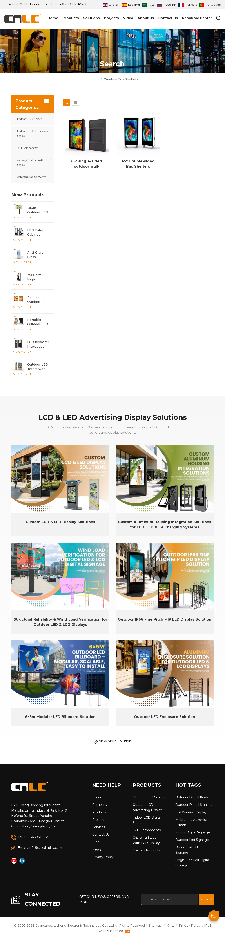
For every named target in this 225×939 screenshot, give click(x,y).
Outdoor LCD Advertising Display (32, 133)
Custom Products (146, 850)
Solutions (91, 18)
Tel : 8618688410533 (33, 837)
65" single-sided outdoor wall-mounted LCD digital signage (86, 164)
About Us (146, 18)
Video (128, 18)
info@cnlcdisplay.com (30, 4)
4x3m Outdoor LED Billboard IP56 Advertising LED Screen (37, 210)
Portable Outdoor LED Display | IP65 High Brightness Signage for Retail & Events (38, 322)
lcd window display (191, 812)
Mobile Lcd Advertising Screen (192, 822)
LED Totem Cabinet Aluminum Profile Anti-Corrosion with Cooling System (37, 232)
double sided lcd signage (189, 850)
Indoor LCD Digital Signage (147, 820)
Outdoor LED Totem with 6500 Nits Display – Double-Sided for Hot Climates (38, 367)
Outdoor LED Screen (29, 119)
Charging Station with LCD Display (33, 162)
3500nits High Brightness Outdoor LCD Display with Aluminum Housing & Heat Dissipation (37, 277)
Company (99, 805)
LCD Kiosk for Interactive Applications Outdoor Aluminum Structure (38, 344)
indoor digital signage (192, 832)
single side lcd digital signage (192, 862)
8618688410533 (74, 4)
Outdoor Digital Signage (194, 805)
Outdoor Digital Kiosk (191, 797)
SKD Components (27, 148)
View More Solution (115, 741)
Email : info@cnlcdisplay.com (40, 848)
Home (52, 18)
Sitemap (155, 926)
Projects (111, 18)
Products (70, 18)
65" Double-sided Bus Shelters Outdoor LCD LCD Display (138, 164)
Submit (206, 899)
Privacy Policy (103, 857)
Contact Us (168, 18)
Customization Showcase (31, 177)
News (96, 849)
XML (170, 926)
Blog (96, 842)
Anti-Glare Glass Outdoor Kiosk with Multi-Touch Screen (37, 255)
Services (98, 827)
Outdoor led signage (192, 840)
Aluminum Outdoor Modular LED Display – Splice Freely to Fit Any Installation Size (37, 299)
